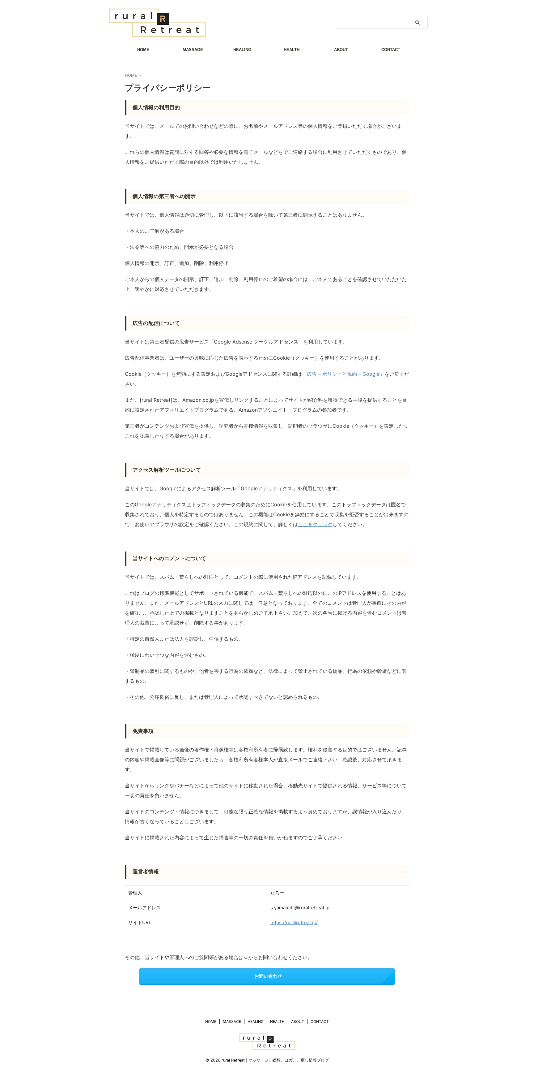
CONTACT (390, 49)
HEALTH (291, 49)
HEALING (242, 49)
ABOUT (341, 49)
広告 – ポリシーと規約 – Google (343, 374)
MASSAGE (193, 49)
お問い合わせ (268, 976)
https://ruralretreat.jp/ (294, 922)
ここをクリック (315, 524)
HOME (143, 49)
